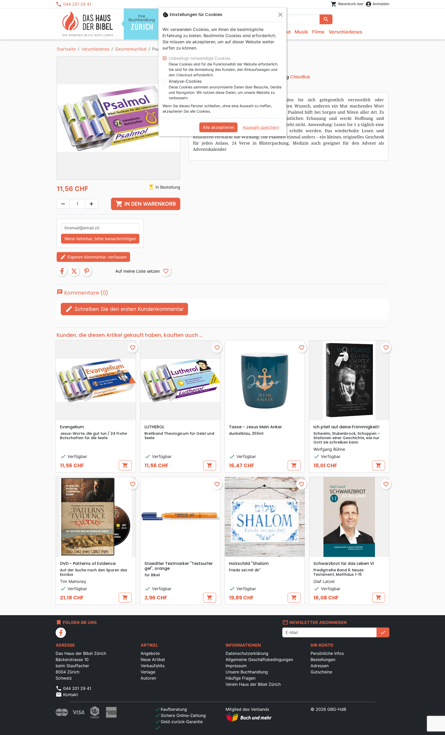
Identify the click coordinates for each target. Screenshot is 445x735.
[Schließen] (280, 15)
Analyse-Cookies (185, 81)
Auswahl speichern (261, 127)
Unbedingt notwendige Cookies (199, 58)
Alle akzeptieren (218, 127)
